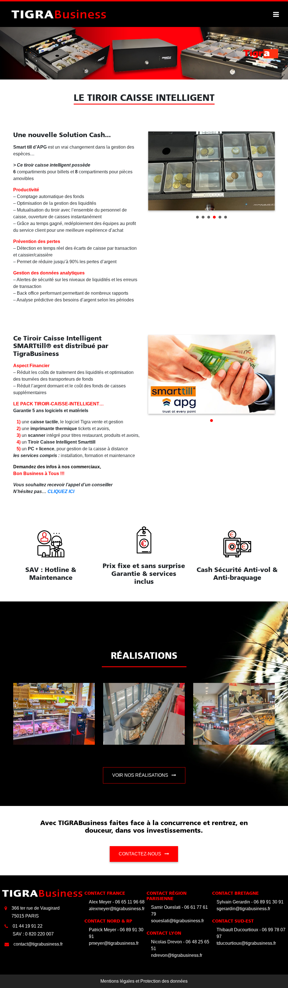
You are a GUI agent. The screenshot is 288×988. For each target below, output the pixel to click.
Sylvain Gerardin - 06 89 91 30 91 (250, 902)
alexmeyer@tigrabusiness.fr (117, 908)
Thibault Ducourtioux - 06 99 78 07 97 (251, 933)
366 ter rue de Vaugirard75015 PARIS (36, 912)
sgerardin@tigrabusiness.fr (243, 908)
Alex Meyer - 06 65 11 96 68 (117, 902)
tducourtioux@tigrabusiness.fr (246, 943)
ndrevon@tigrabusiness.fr (176, 955)
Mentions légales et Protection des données (144, 981)
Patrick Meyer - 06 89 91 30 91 (116, 933)
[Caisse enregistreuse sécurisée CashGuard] (58, 14)
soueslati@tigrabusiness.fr (177, 920)
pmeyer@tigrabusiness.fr (114, 943)
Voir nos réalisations (140, 775)
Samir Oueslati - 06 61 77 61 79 (179, 910)
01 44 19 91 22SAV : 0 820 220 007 (33, 930)
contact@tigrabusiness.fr (38, 944)
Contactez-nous (140, 853)
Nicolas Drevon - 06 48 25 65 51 (180, 945)
